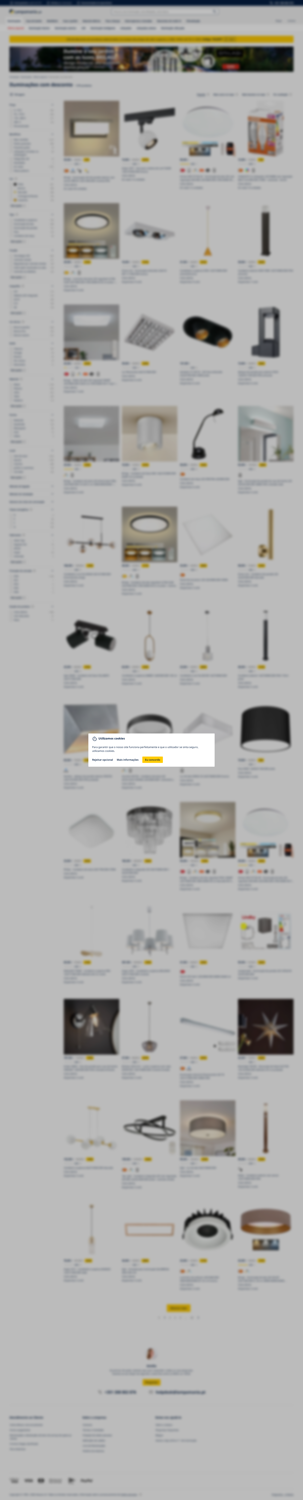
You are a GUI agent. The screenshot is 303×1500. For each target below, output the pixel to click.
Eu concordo (152, 759)
